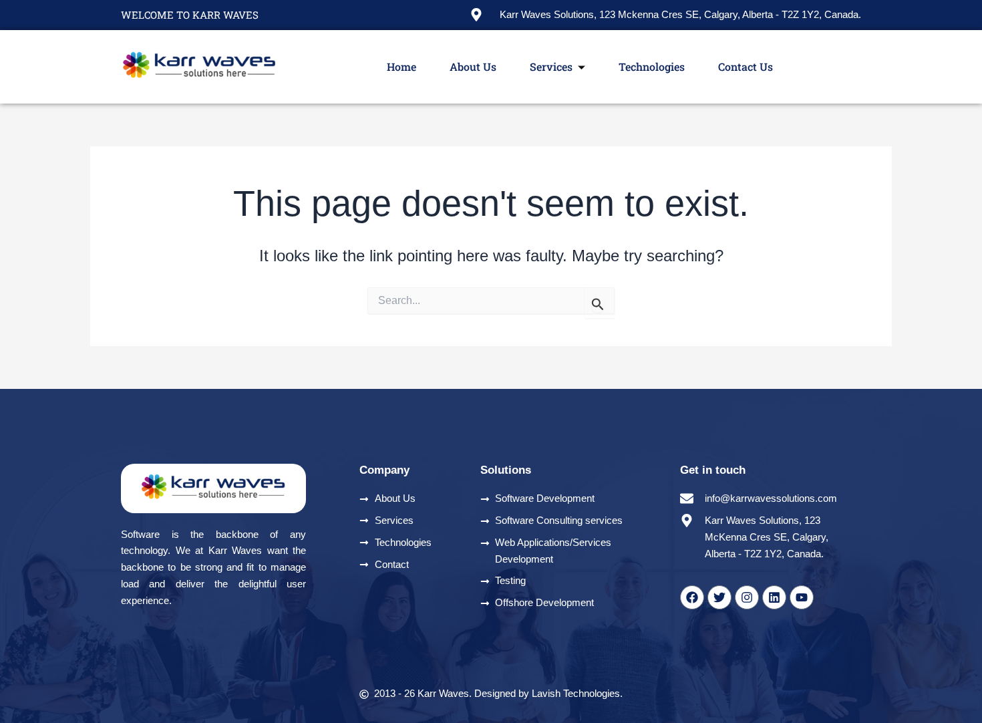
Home (401, 66)
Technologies (652, 66)
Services (551, 66)
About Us (473, 66)
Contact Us (745, 66)
